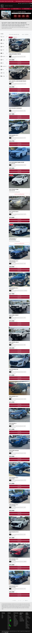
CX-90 (8, 623)
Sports (2, 616)
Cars (2, 614)
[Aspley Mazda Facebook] (29, 3)
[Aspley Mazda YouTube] (31, 3)
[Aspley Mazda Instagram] (30, 3)
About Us (27, 615)
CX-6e (8, 619)
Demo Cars (15, 619)
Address (20, 3)
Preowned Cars (16, 620)
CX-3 (8, 614)
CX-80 (8, 622)
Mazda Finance (16, 621)
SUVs (2, 615)
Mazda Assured (16, 622)
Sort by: (23, 34)
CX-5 (8, 618)
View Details (19, 61)
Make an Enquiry (26, 8)
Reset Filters (10, 37)
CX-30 (8, 615)
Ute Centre (27, 616)
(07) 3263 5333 (25, 3)
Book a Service (5, 8)
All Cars (15, 617)
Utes (2, 617)
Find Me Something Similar (19, 194)
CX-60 (8, 620)
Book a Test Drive (16, 8)
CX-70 (8, 621)
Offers (14, 614)
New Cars (15, 618)
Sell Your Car (15, 624)
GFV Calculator (16, 623)
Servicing (21, 615)
